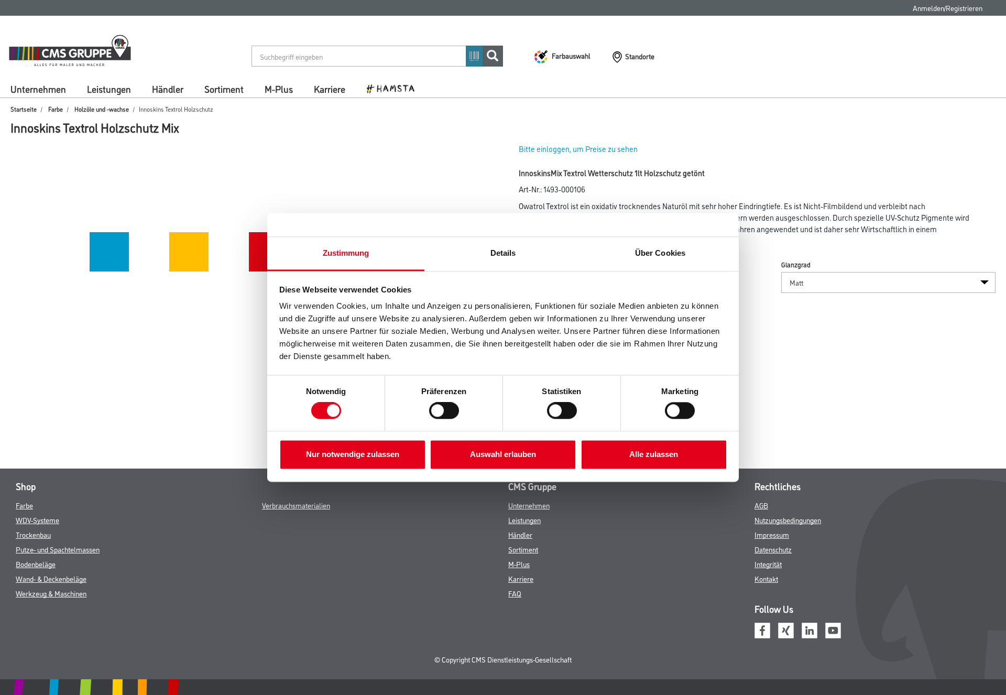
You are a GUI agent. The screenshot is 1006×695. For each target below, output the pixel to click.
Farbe (55, 108)
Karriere (329, 88)
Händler (167, 88)
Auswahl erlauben (503, 454)
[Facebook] (762, 628)
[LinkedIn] (809, 628)
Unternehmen (38, 88)
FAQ (514, 593)
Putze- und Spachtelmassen (58, 549)
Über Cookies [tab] (660, 252)
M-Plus (279, 88)
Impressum (771, 534)
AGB (761, 505)
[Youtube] (833, 628)
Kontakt (766, 578)
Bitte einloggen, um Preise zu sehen (578, 148)
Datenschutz (773, 549)
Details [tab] (503, 252)
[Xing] (786, 628)
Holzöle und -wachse (101, 108)
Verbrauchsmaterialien (296, 505)
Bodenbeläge (36, 564)
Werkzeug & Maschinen (51, 593)
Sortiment (224, 88)
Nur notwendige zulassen (352, 454)
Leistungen (109, 88)
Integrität (768, 564)
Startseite (23, 108)
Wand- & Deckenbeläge (51, 578)
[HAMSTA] (394, 88)
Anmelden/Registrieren (947, 8)
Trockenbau (33, 534)
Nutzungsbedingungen (787, 520)
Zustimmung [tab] (346, 252)
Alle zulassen (653, 454)
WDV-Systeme (37, 520)
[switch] (446, 411)
